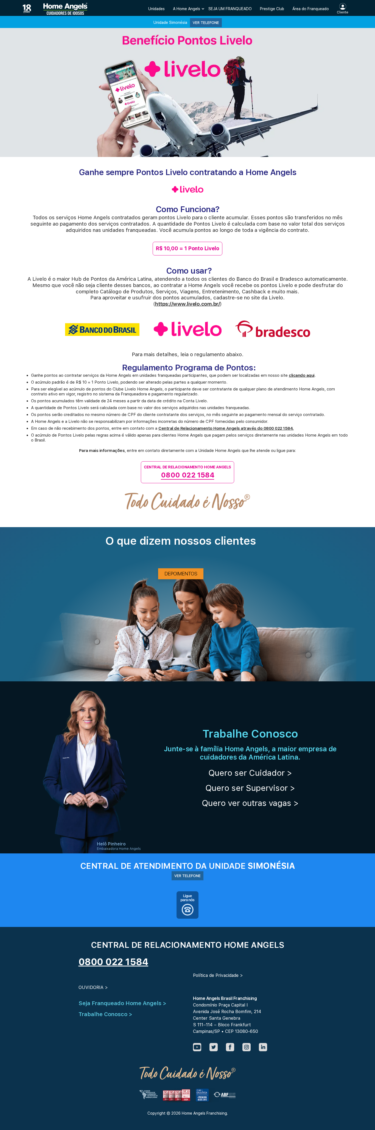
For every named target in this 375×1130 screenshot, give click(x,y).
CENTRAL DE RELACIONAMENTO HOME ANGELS (187, 472)
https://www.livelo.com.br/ (187, 304)
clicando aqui (302, 375)
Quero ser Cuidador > (250, 773)
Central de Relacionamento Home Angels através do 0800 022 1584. (226, 428)
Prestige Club (272, 9)
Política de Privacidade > (218, 975)
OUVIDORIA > (93, 987)
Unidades (156, 9)
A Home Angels (186, 9)
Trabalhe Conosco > (105, 1014)
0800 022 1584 (114, 961)
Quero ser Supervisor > (250, 788)
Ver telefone (206, 22)
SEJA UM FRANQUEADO (230, 9)
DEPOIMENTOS (180, 574)
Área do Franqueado (310, 9)
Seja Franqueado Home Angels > (122, 1003)
